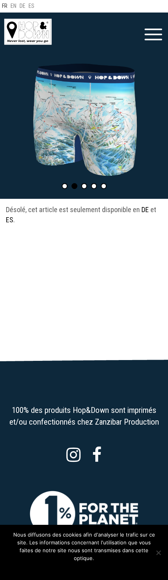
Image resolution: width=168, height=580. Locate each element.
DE (145, 209)
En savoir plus (89, 568)
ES (9, 220)
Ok (65, 568)
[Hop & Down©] (28, 31)
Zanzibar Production (127, 422)
